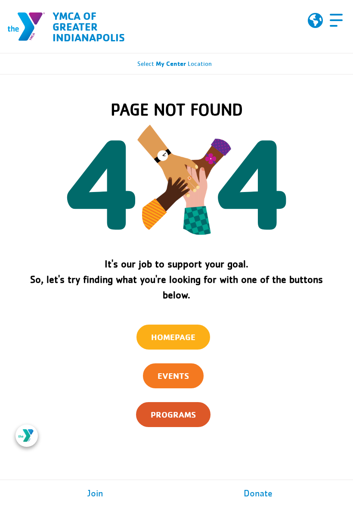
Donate (258, 494)
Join (95, 494)
